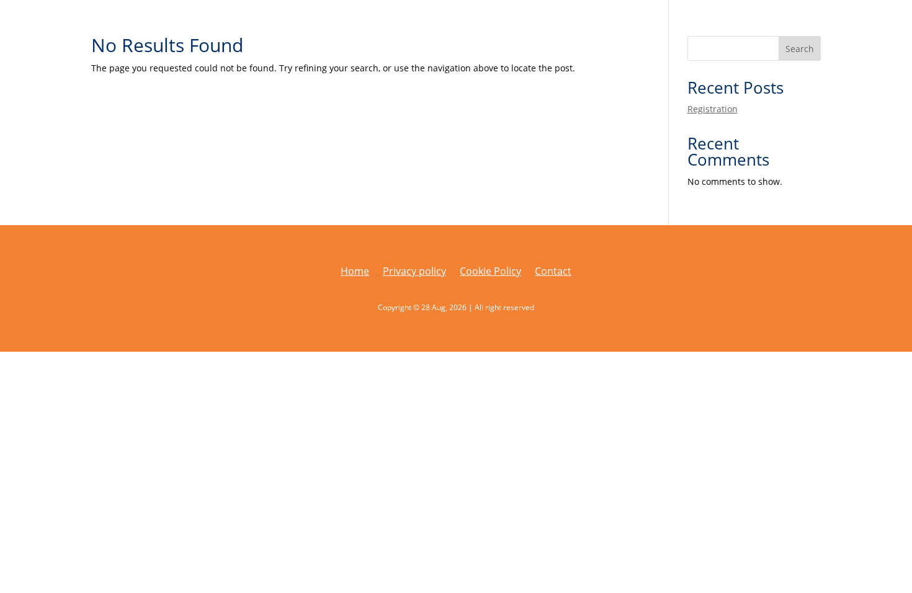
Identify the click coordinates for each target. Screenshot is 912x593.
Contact (553, 272)
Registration (712, 109)
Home (355, 272)
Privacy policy (414, 272)
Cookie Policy (490, 272)
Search (799, 49)
